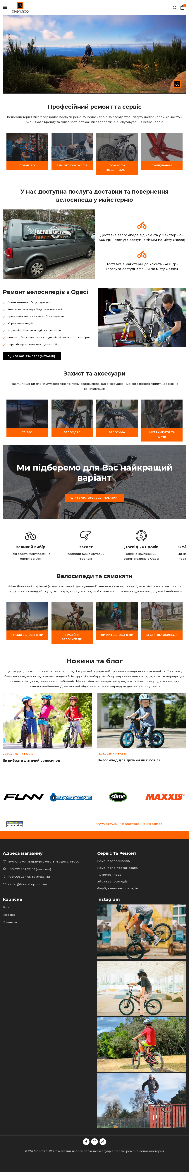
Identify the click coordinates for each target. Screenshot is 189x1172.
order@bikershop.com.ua (27, 884)
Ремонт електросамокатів (117, 868)
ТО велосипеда (109, 874)
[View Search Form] (174, 7)
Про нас (9, 914)
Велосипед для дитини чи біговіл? (129, 760)
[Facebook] (86, 1141)
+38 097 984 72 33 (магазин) (29, 869)
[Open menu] (5, 7)
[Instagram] (94, 1141)
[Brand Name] (23, 797)
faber (28, 754)
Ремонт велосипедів (113, 861)
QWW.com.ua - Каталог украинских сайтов (129, 824)
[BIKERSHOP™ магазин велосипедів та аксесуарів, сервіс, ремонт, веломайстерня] (20, 7)
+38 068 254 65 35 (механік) (29, 876)
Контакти (10, 922)
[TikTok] (102, 1141)
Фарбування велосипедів (117, 888)
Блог (6, 907)
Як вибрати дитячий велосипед (31, 761)
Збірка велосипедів (112, 881)
